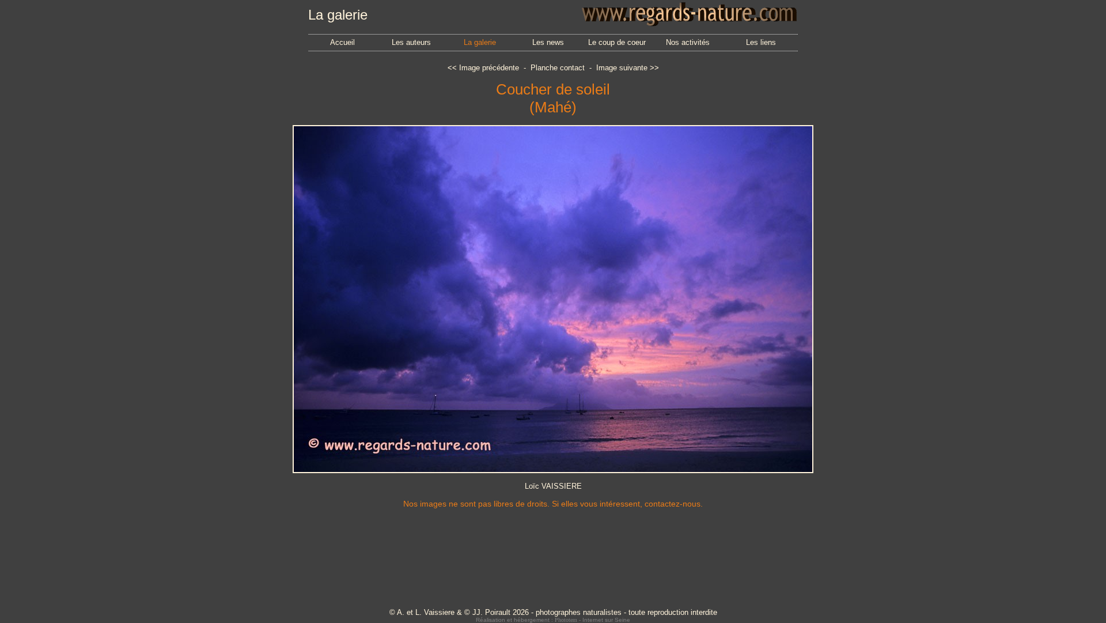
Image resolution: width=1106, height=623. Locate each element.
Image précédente (489, 67)
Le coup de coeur (617, 42)
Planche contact (558, 67)
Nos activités (688, 42)
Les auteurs (411, 42)
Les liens (761, 42)
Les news (548, 42)
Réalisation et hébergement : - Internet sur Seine (553, 620)
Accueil (342, 42)
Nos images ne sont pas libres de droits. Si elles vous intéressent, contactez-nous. (553, 503)
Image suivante (621, 67)
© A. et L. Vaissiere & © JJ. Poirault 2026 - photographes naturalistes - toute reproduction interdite (553, 612)
